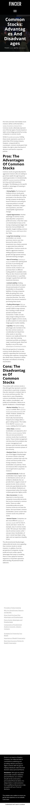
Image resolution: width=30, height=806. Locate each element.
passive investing (14, 180)
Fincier (15, 4)
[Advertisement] (15, 62)
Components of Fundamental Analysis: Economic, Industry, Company (13, 627)
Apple (21, 231)
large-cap (11, 306)
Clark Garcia (21, 48)
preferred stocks (14, 137)
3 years (11, 48)
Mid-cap (22, 304)
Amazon (14, 231)
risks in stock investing (15, 433)
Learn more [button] (6, 799)
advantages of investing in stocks (16, 346)
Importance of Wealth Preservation (14, 638)
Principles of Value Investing (12, 608)
